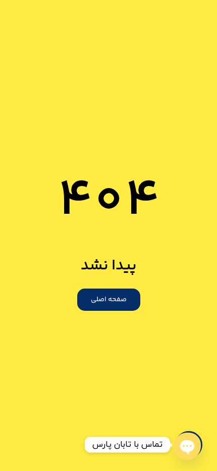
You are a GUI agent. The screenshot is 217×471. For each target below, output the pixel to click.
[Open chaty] (188, 444)
